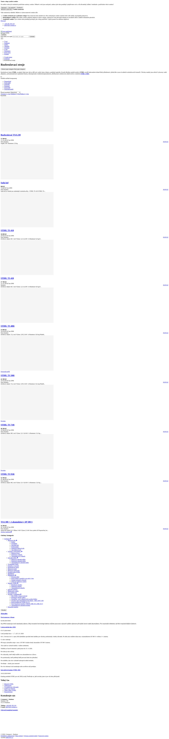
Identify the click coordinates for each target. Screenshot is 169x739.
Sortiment (7, 43)
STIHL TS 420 (7, 278)
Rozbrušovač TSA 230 (11, 135)
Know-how (7, 52)
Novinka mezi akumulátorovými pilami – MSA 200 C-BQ (27, 600)
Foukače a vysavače (13, 566)
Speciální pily (15, 545)
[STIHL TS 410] (27, 226)
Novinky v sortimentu (14, 594)
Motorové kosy (15, 553)
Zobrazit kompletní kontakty (9, 710)
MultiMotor (11, 573)
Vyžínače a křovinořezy (14, 551)
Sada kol (4, 183)
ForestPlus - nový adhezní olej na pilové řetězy (24, 599)
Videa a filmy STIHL (10, 690)
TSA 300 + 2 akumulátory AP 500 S (16, 522)
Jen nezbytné (11, 7)
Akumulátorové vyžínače (18, 556)
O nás (5, 49)
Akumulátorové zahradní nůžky (20, 562)
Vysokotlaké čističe (13, 564)
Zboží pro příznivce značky (18, 581)
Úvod (5, 41)
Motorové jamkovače (14, 570)
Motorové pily (12, 540)
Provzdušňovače (12, 592)
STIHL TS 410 (7, 230)
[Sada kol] (27, 179)
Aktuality (6, 46)
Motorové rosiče (12, 569)
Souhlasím (19, 7)
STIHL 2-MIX (85, 74)
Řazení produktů (5, 92)
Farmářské (14, 543)
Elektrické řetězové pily (17, 548)
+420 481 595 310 (11, 705)
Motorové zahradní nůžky (18, 559)
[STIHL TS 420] (27, 274)
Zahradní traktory (12, 589)
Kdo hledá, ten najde (6, 36)
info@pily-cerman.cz (11, 707)
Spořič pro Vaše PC (9, 688)
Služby (6, 44)
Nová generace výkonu (7, 617)
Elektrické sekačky (16, 586)
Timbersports (7, 685)
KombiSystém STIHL (14, 572)
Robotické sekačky (13, 607)
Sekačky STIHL (12, 583)
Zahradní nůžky (12, 558)
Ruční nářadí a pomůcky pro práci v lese (22, 578)
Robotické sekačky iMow (18, 597)
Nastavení (4, 7)
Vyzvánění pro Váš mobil (11, 687)
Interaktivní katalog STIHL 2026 (10, 670)
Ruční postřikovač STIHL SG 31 (20, 602)
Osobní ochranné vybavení (18, 580)
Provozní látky (15, 577)
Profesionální (15, 547)
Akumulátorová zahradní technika (20, 605)
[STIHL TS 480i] (27, 322)
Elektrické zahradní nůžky (18, 561)
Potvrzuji (3, 21)
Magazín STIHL (8, 684)
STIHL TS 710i (7, 425)
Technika (6, 48)
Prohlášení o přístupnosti (7, 736)
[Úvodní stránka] (6, 31)
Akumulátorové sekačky (18, 588)
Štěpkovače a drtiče (13, 591)
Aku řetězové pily (16, 550)
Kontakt (6, 54)
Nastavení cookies (43, 736)
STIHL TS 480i (7, 326)
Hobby (13, 542)
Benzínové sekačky (16, 585)
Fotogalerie (7, 51)
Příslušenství (11, 575)
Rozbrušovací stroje (13, 567)
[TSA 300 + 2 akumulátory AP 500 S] (27, 518)
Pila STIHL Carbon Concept (19, 596)
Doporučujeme (8, 692)
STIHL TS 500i (7, 375)
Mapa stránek (19, 736)
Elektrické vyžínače (16, 554)
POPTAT (165, 142)
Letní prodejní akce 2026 (8, 627)
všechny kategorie (6, 532)
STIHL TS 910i (7, 474)
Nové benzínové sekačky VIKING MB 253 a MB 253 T (27, 604)
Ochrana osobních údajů (30, 736)
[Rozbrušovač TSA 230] (27, 131)
